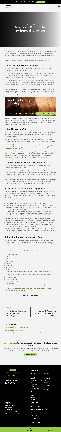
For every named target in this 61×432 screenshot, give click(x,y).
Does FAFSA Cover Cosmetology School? (18, 327)
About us (33, 416)
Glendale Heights (35, 388)
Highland (46, 382)
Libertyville (33, 392)
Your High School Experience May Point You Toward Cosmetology (15, 313)
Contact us (35, 422)
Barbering (52, 173)
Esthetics (8, 408)
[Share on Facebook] (26, 299)
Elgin (31, 390)
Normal (32, 394)
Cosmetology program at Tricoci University (29, 288)
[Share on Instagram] (34, 299)
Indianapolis (47, 377)
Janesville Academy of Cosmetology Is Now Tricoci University (45, 313)
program (7, 174)
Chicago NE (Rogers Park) (36, 381)
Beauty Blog (35, 406)
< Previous (8, 308)
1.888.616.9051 (11, 376)
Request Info (40, 2)
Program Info (30, 430)
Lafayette (46, 381)
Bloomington (47, 379)
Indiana (46, 373)
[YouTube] (11, 383)
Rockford (33, 398)
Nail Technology (11, 412)
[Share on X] (30, 299)
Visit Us (10, 430)
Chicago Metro (35, 377)
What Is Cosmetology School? (14, 330)
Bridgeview (33, 379)
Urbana (32, 399)
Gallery (33, 413)
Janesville (46, 389)
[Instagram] (6, 383)
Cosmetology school (33, 154)
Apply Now (50, 430)
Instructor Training (12, 414)
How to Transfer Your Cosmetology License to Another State (24, 333)
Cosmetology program (29, 171)
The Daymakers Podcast (39, 409)
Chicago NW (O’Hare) (34, 385)
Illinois (33, 373)
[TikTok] (14, 383)
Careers (33, 419)
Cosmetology (30, 24)
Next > (54, 308)
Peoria (32, 396)
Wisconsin (47, 386)
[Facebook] (8, 383)
